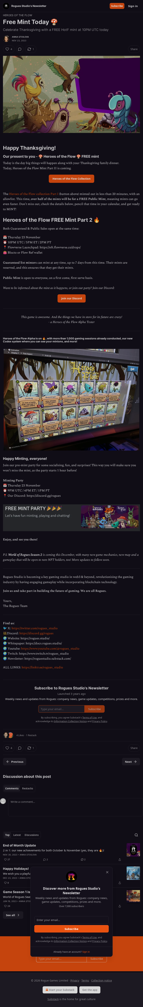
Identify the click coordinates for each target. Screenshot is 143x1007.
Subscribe (71, 929)
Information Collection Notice (70, 941)
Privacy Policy (99, 941)
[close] (107, 872)
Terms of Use (89, 937)
